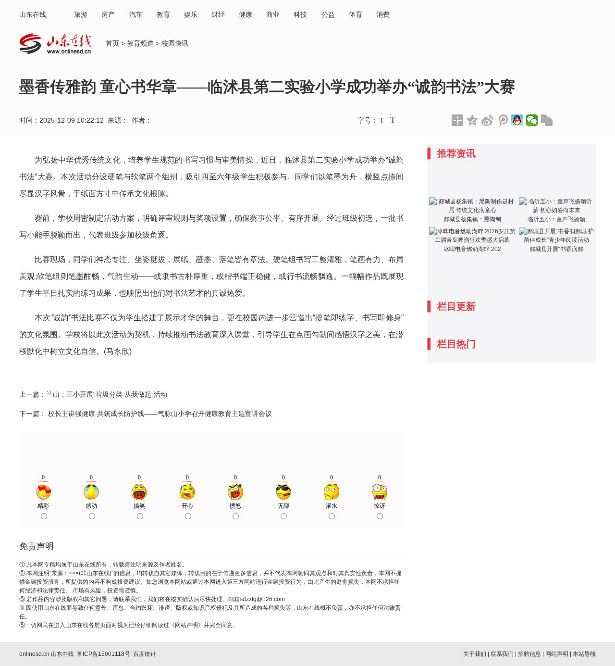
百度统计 (144, 654)
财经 (218, 14)
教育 (163, 14)
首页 (112, 43)
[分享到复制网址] (547, 120)
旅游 (80, 14)
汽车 (136, 14)
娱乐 (190, 14)
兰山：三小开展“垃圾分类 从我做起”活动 (106, 394)
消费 (383, 14)
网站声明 (556, 654)
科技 (300, 14)
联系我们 (502, 654)
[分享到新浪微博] (487, 120)
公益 (328, 14)
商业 (273, 14)
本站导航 (584, 654)
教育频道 (140, 43)
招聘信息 (529, 654)
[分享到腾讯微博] (502, 120)
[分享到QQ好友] (517, 120)
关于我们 (474, 654)
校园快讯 (174, 43)
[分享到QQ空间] (473, 120)
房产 (108, 14)
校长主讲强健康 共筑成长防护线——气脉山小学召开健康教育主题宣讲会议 (159, 413)
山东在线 (32, 14)
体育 (355, 14)
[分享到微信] (532, 120)
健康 (245, 14)
